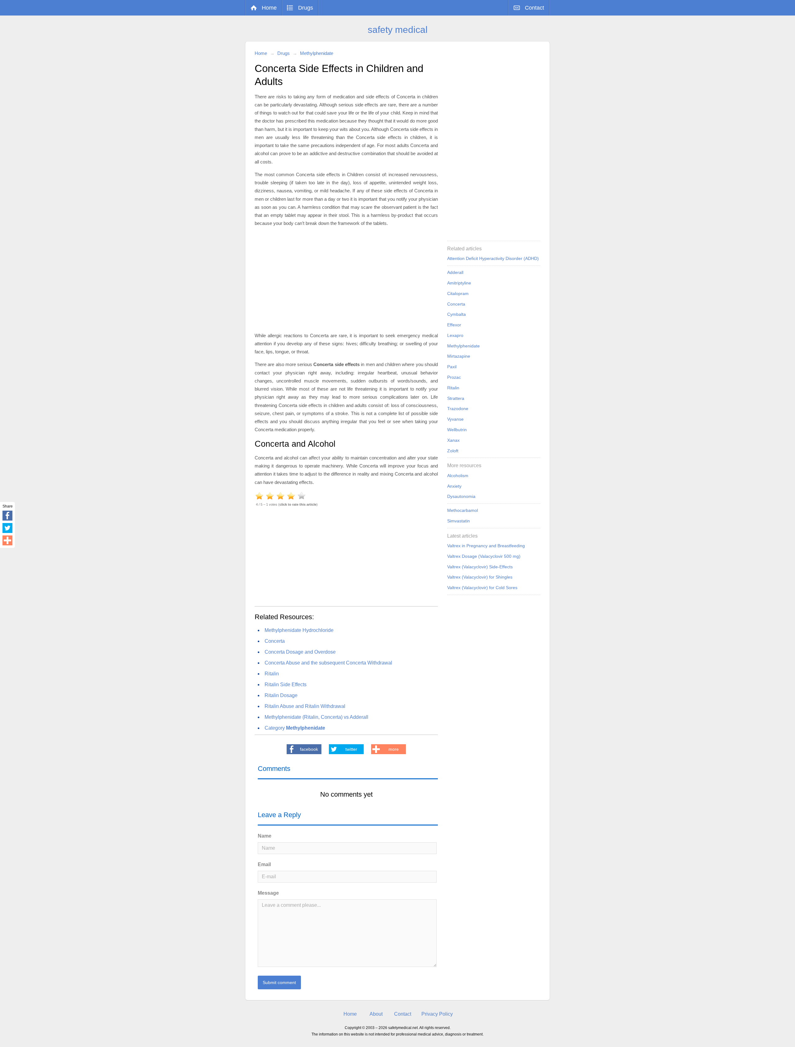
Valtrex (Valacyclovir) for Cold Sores (482, 587)
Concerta (275, 641)
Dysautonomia (461, 496)
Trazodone (457, 408)
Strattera (455, 398)
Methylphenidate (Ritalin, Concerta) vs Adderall (316, 717)
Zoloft (452, 450)
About (376, 1014)
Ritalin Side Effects (286, 684)
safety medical (398, 30)
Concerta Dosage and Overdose (300, 652)
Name (264, 836)
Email (264, 864)
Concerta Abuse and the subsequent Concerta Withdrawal (328, 662)
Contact (534, 8)
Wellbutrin (457, 429)
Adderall (455, 272)
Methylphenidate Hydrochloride (299, 630)
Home (269, 8)
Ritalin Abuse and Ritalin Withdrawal (305, 706)
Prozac (454, 377)
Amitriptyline (459, 282)
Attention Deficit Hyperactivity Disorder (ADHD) (493, 258)
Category (295, 728)
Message (268, 893)
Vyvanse (455, 419)
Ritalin (272, 673)
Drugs (305, 8)
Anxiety (454, 486)
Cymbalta (456, 314)
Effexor (454, 324)
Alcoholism (457, 475)
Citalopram (458, 293)
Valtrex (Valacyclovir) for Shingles (479, 577)
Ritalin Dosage (281, 695)
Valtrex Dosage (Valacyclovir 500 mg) (483, 556)
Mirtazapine (458, 356)
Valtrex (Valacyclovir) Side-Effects (480, 566)
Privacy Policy (437, 1014)
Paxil (452, 366)
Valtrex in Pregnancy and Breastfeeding (486, 545)
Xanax (453, 440)
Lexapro (455, 335)
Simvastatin (458, 520)
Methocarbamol (462, 510)
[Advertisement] (346, 278)
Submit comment (279, 982)
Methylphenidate (316, 53)
